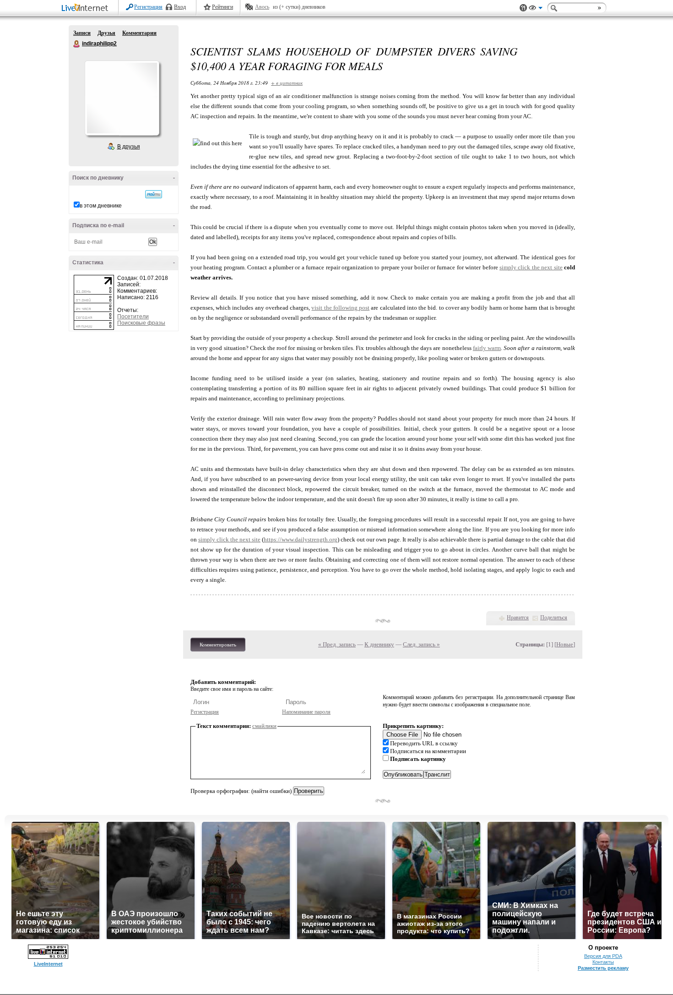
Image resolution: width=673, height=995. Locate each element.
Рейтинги (222, 7)
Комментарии (139, 33)
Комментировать (218, 644)
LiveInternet (86, 8)
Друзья (106, 33)
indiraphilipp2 (77, 44)
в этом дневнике (101, 205)
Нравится (518, 617)
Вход (180, 7)
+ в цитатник (287, 82)
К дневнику (379, 644)
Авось (262, 7)
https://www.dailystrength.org (300, 539)
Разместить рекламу (603, 968)
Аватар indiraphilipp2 (121, 98)
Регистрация (148, 7)
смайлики (264, 725)
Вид (536, 9)
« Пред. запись (337, 644)
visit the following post (340, 307)
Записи (82, 33)
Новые (564, 644)
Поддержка (523, 8)
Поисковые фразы (141, 323)
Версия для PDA (603, 956)
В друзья (128, 146)
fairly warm (487, 347)
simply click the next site (531, 267)
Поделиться (553, 617)
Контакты (603, 962)
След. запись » (421, 644)
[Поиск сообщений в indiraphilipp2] (153, 194)
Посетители (133, 316)
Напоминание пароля (306, 712)
